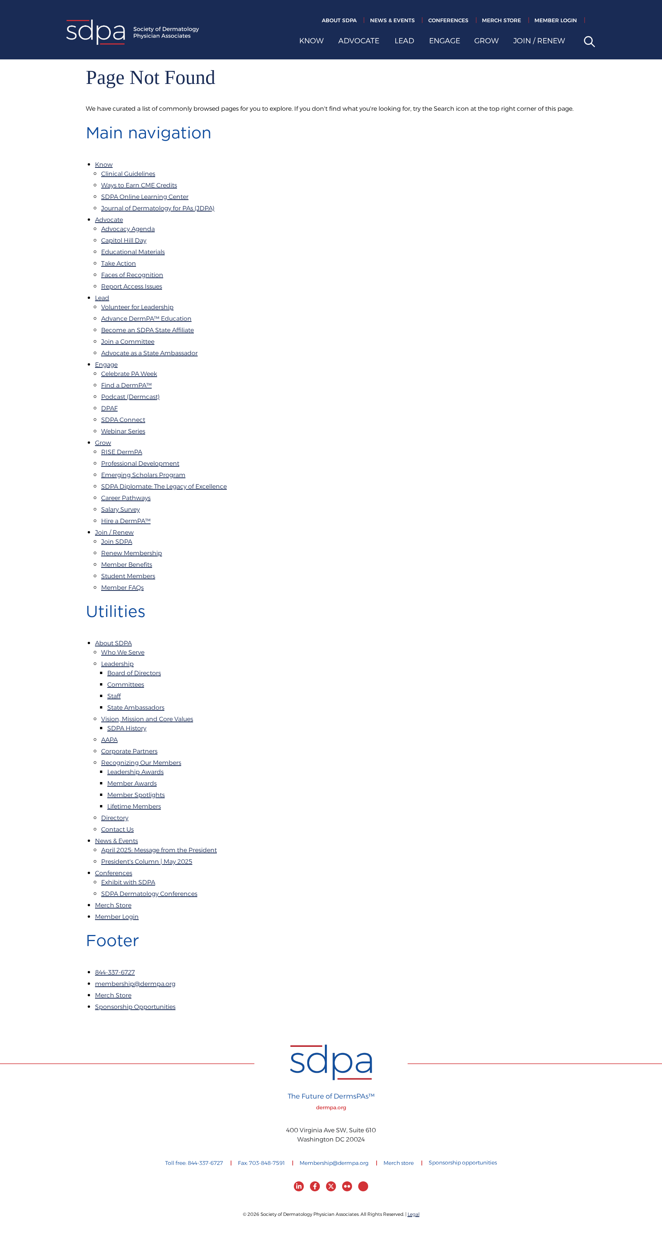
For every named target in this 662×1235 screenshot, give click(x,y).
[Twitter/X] (331, 1186)
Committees (125, 685)
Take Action (118, 264)
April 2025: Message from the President (159, 850)
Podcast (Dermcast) (130, 397)
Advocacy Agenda (128, 229)
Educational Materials (133, 252)
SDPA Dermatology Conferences (149, 894)
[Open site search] (586, 42)
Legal (413, 1214)
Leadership (117, 664)
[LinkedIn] (299, 1186)
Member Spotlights (136, 795)
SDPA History (126, 728)
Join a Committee (127, 342)
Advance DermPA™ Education (146, 319)
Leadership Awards (135, 772)
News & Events (392, 20)
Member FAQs (122, 588)
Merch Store (501, 20)
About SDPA (339, 20)
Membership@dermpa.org (334, 1163)
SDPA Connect (123, 420)
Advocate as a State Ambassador (149, 353)
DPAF (109, 408)
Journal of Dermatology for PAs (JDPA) (158, 208)
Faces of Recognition (132, 275)
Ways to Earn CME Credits (139, 185)
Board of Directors (134, 673)
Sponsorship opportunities (463, 1163)
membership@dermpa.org (135, 984)
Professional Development (140, 464)
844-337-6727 (115, 973)
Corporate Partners (129, 751)
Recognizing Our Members (141, 763)
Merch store (398, 1163)
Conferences (448, 20)
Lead (404, 42)
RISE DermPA (121, 452)
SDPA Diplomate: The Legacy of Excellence (164, 487)
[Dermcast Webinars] (363, 1186)
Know (311, 42)
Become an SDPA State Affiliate (147, 330)
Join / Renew (539, 42)
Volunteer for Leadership (137, 307)
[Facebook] (315, 1186)
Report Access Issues (131, 287)
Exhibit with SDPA (128, 882)
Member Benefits (126, 565)
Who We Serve (122, 653)
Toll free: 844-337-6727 (194, 1163)
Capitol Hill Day (123, 241)
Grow (486, 42)
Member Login (555, 20)
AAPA (109, 740)
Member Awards (132, 784)
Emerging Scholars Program (143, 475)
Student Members (128, 576)
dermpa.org (331, 1107)
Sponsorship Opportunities (135, 1007)
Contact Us (117, 830)
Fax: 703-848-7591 (261, 1163)
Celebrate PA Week (129, 374)
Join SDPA (116, 542)
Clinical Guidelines (128, 174)
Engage (444, 42)
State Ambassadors (135, 708)
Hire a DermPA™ (126, 521)
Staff (114, 696)
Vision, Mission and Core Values (147, 719)
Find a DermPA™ (126, 386)
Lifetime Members (134, 807)
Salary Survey (120, 510)
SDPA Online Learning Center (144, 197)
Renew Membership (131, 553)
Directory (114, 818)
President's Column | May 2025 (146, 862)
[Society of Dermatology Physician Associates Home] (132, 34)
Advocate (358, 42)
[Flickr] (347, 1186)
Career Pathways (126, 498)
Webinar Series (123, 431)
